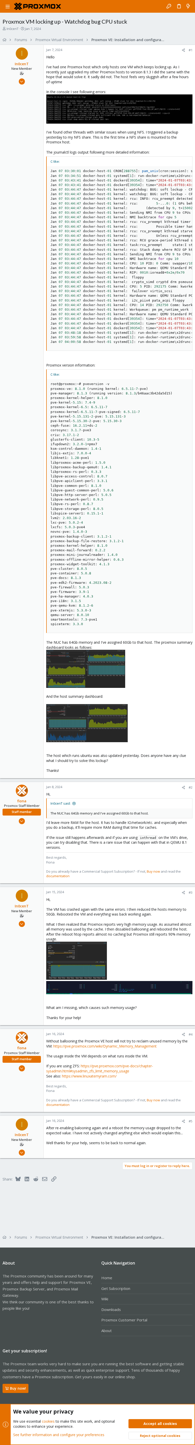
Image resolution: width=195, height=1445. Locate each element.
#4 (190, 1034)
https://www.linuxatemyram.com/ (89, 1076)
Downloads (111, 1309)
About (106, 1330)
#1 (190, 50)
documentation (58, 876)
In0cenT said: (61, 803)
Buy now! (18, 1388)
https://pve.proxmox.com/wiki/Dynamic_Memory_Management (105, 1046)
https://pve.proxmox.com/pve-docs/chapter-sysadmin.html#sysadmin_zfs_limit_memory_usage (99, 1068)
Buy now (153, 871)
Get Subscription (115, 1288)
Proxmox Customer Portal (124, 1319)
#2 (190, 787)
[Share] (183, 50)
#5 (190, 1121)
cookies (48, 1421)
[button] (8, 6)
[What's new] (188, 6)
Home (106, 1277)
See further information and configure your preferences (58, 1434)
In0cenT (13, 28)
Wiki (104, 1298)
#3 (190, 892)
